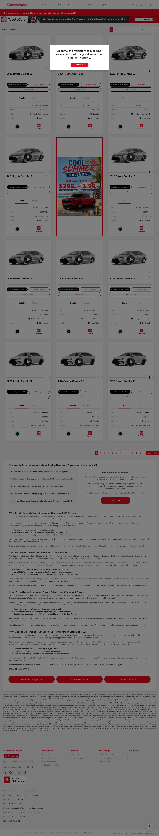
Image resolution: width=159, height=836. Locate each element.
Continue (79, 64)
